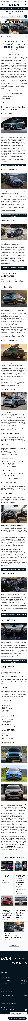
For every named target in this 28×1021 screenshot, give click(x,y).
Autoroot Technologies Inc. (7, 1009)
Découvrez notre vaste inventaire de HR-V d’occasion (14, 268)
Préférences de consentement (8, 1003)
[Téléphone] (25, 5)
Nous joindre (5, 972)
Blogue (5, 36)
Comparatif (11, 36)
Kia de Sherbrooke (5, 1)
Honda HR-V (6, 68)
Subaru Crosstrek (20, 66)
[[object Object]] (26, 36)
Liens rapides (4, 967)
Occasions (13, 8)
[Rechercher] (26, 1)
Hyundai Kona (11, 65)
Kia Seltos (11, 66)
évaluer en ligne (11, 846)
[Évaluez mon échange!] (25, 16)
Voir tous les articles (14, 945)
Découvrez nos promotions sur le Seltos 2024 (13, 165)
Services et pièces (22, 8)
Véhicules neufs (5, 8)
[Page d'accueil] (1, 36)
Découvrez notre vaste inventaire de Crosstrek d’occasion (14, 215)
